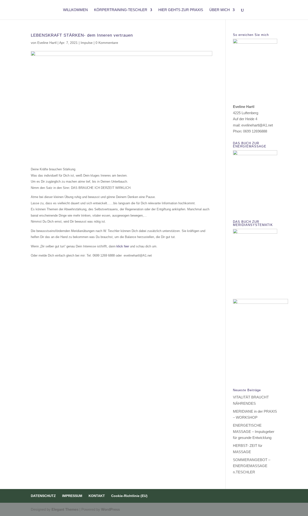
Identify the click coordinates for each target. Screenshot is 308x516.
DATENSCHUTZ (43, 496)
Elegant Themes (64, 509)
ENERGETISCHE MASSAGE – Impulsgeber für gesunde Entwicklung (253, 431)
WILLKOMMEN (75, 10)
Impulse (87, 43)
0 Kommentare (107, 43)
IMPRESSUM (72, 496)
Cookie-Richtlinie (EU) (129, 496)
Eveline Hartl (47, 43)
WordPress (110, 509)
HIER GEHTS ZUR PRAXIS (180, 10)
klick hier (122, 246)
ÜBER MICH (219, 10)
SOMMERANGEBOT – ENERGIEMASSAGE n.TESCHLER (251, 466)
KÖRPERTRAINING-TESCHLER (120, 10)
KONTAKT (97, 496)
